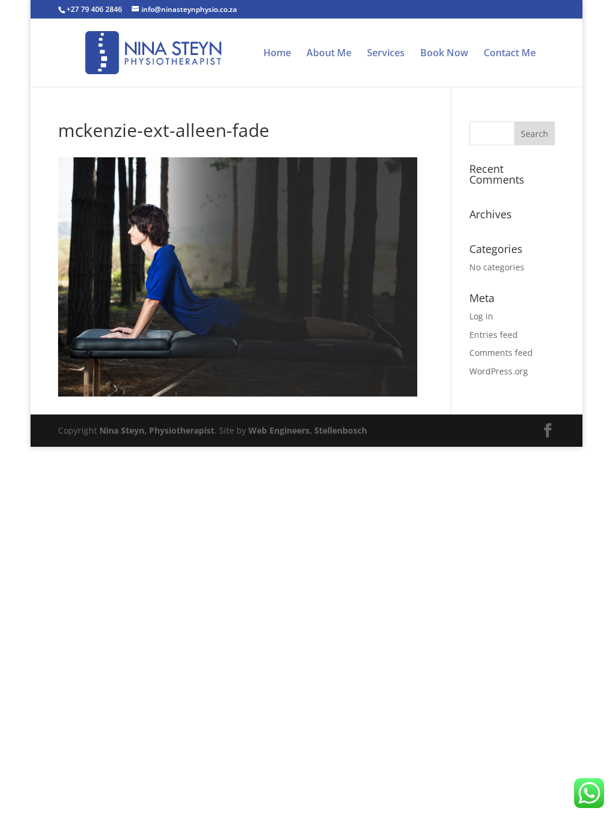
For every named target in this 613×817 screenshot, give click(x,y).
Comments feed (501, 352)
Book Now (444, 53)
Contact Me (510, 53)
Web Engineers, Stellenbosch (307, 430)
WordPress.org (498, 371)
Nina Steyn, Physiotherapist (156, 430)
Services (386, 53)
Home (277, 53)
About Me (328, 53)
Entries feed (493, 334)
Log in (481, 316)
